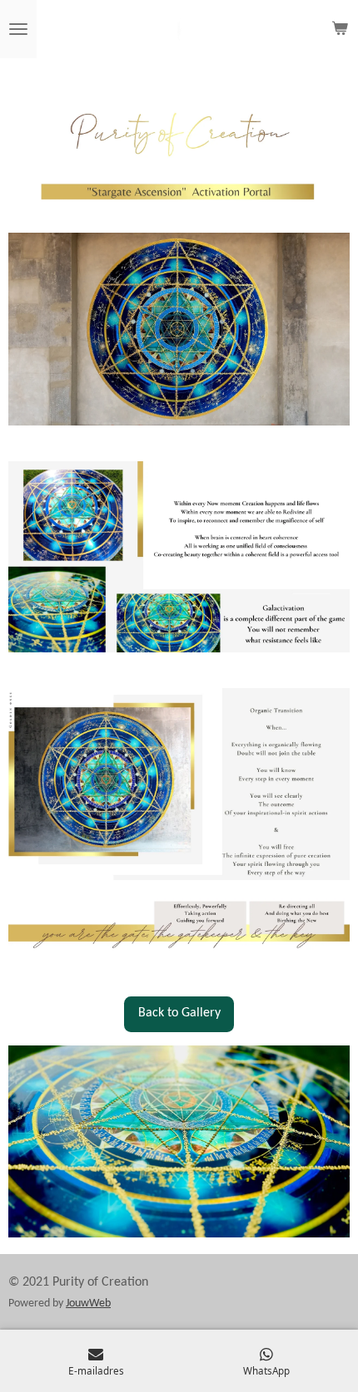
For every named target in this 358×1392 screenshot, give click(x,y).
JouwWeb (88, 1303)
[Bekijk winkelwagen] (339, 29)
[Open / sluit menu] (18, 29)
